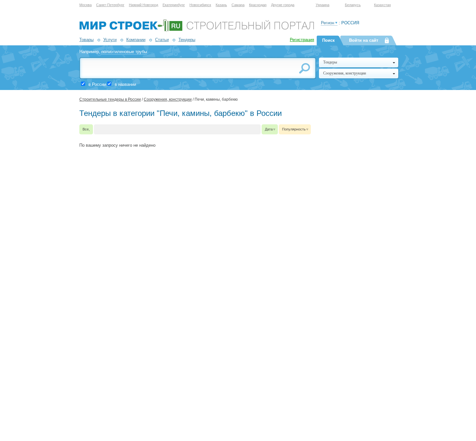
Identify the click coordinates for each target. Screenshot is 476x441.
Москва (85, 5)
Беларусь (353, 5)
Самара (238, 5)
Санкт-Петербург (110, 5)
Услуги (110, 39)
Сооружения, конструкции (168, 99)
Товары (86, 39)
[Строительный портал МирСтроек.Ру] (196, 30)
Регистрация (302, 39)
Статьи (162, 39)
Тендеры (186, 39)
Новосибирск (200, 5)
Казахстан (382, 5)
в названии (125, 84)
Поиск (328, 40)
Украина (322, 5)
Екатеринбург (174, 5)
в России (97, 84)
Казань (221, 5)
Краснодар (257, 5)
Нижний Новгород (143, 5)
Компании (135, 39)
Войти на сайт (363, 40)
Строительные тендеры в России (110, 99)
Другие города (282, 5)
